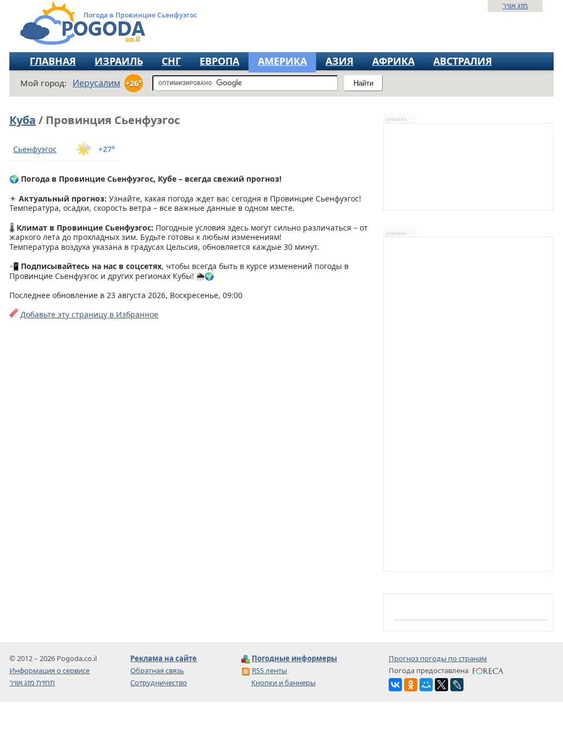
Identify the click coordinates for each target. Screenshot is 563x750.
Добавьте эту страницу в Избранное (89, 314)
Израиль (119, 61)
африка (393, 61)
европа (219, 61)
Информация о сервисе (49, 670)
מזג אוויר (515, 5)
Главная (53, 61)
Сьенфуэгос (35, 149)
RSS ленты (269, 670)
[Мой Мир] (426, 684)
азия (339, 61)
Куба (22, 120)
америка (282, 61)
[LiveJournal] (456, 684)
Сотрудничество (158, 682)
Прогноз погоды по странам (438, 658)
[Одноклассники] (410, 684)
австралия (462, 61)
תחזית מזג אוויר (32, 682)
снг (171, 61)
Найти (363, 83)
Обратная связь (157, 670)
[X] (441, 684)
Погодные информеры (294, 658)
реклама (396, 119)
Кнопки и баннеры (283, 682)
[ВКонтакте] (395, 684)
